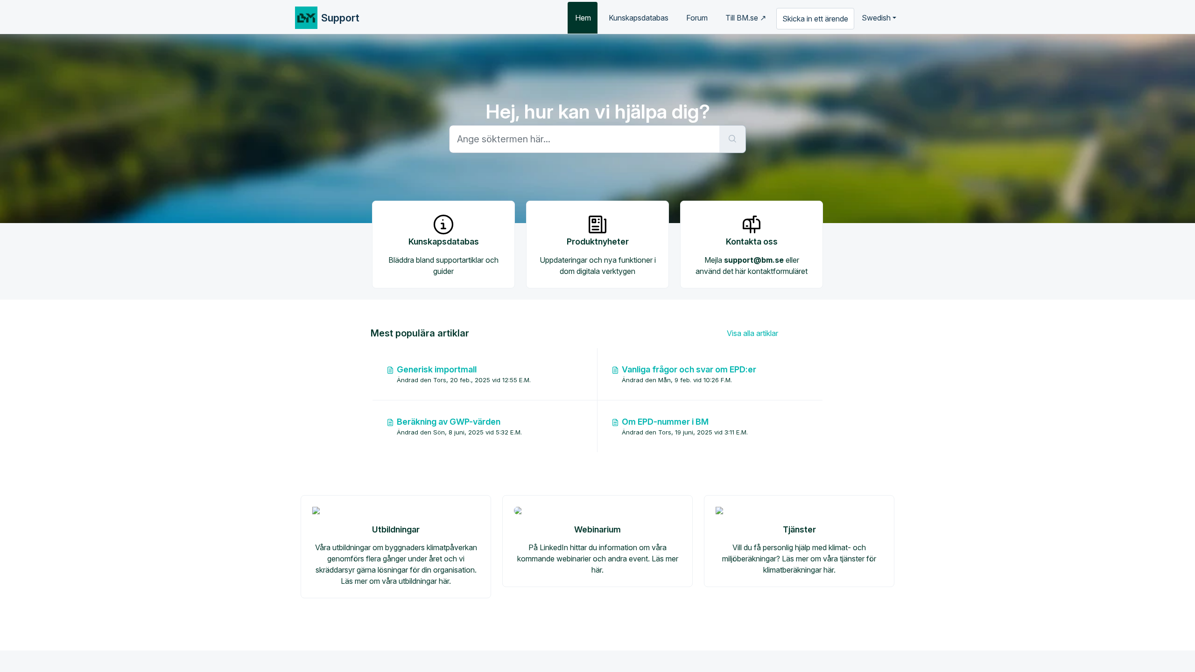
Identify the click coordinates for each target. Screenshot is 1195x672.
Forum (697, 17)
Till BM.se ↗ (745, 17)
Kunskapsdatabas (638, 17)
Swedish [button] (876, 17)
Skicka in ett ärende (815, 18)
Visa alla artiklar (752, 333)
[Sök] (732, 139)
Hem (583, 17)
